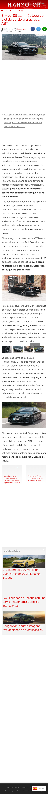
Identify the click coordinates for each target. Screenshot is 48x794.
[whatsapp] (44, 29)
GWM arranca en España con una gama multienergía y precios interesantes (24, 601)
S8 (13, 11)
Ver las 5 (35, 345)
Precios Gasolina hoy (13, 787)
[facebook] (33, 29)
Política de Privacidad (28, 791)
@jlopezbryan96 (21, 29)
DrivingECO (24, 787)
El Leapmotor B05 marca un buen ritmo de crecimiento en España (22, 573)
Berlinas (20, 11)
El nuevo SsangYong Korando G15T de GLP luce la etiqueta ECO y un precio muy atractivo (11, 475)
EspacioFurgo (9, 791)
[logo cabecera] (24, 4)
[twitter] (38, 29)
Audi (5, 11)
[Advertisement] (24, 86)
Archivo (17, 791)
